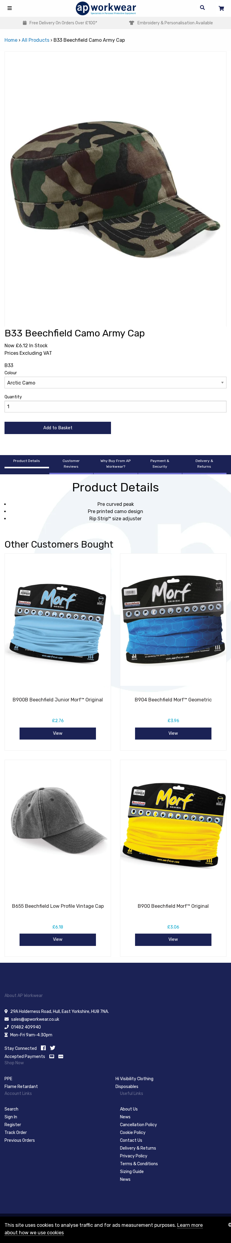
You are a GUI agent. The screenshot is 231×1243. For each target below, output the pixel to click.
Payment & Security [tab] (159, 464)
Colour (11, 372)
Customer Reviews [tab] (71, 464)
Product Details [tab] (26, 461)
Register (13, 1124)
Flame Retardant (21, 1086)
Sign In (11, 1117)
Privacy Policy (133, 1156)
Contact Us (131, 1140)
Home (11, 40)
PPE (8, 1078)
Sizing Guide (132, 1171)
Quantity (13, 397)
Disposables (127, 1086)
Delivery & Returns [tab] (204, 464)
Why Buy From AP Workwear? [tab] (115, 464)
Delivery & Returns (138, 1148)
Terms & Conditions (139, 1163)
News (125, 1117)
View (58, 733)
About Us (129, 1109)
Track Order (16, 1132)
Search (11, 1109)
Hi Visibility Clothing (134, 1078)
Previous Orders (20, 1140)
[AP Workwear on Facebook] (43, 1048)
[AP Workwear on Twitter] (52, 1048)
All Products (35, 40)
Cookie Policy (133, 1132)
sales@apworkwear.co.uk (35, 1019)
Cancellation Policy (138, 1124)
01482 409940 (26, 1027)
